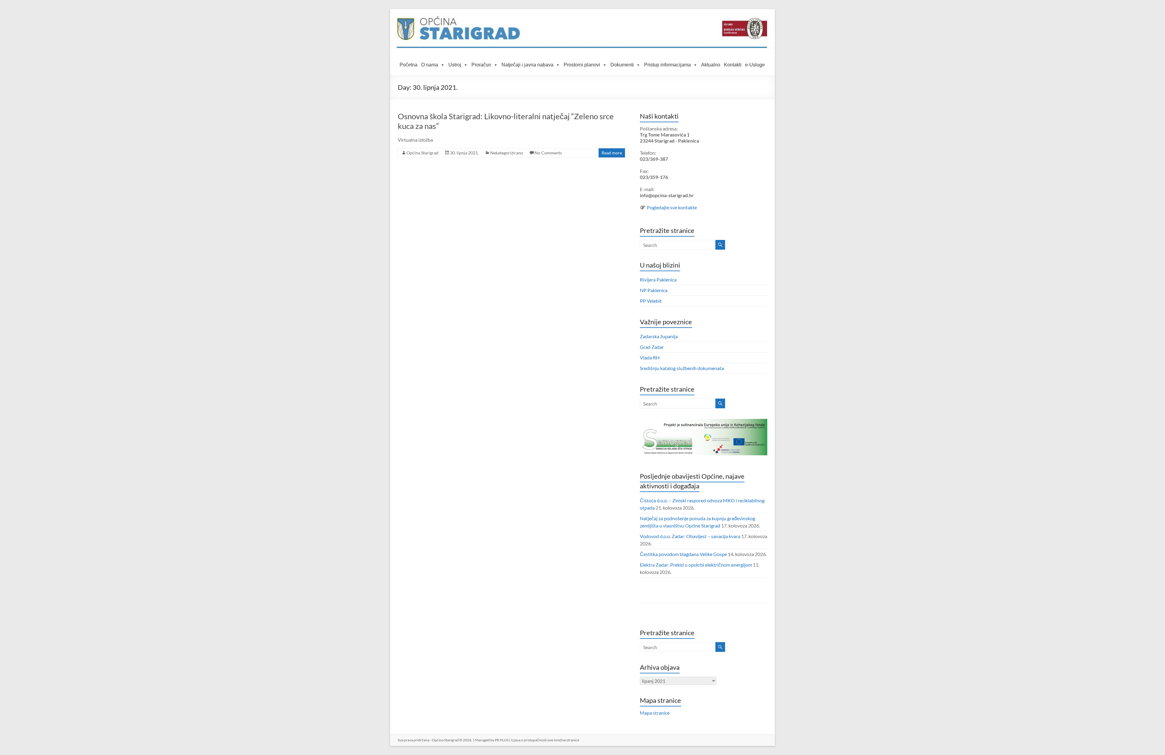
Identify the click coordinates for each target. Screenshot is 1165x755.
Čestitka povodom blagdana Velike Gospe (683, 554)
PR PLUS (501, 740)
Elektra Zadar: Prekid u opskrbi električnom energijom (696, 565)
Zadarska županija (659, 336)
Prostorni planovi (582, 64)
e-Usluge (755, 64)
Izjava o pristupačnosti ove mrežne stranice (545, 740)
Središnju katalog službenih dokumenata (682, 368)
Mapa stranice (655, 713)
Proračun (481, 64)
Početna (408, 64)
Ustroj (454, 64)
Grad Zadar (652, 347)
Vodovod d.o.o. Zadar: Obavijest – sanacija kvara (690, 536)
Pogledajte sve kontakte (672, 207)
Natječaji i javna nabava (527, 64)
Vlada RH (650, 357)
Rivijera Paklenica (658, 279)
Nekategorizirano (506, 152)
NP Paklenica (653, 290)
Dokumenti (622, 64)
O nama (429, 64)
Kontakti (732, 64)
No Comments (548, 152)
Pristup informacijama (667, 64)
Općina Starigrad (422, 152)
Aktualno (710, 64)
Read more (612, 152)
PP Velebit (651, 301)
